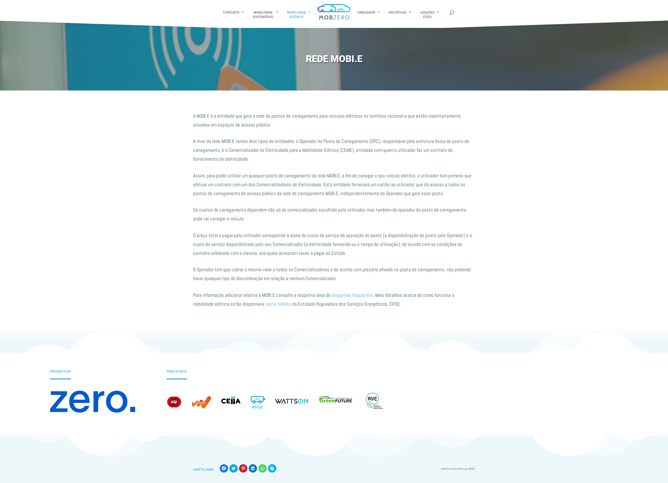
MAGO (472, 468)
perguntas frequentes (352, 295)
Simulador (366, 12)
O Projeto (231, 12)
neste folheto (278, 304)
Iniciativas (398, 12)
